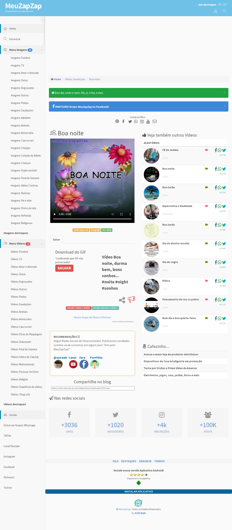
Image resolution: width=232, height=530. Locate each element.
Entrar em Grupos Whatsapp (19, 425)
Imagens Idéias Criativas (24, 185)
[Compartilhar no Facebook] (124, 121)
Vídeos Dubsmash (21, 342)
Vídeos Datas (18, 274)
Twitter (8, 487)
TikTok (7, 435)
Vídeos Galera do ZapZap (25, 357)
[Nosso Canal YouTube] (148, 121)
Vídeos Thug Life (20, 394)
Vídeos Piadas (18, 296)
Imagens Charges (20, 148)
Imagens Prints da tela (23, 208)
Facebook (9, 467)
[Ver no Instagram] (142, 121)
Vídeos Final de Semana (24, 349)
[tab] (56, 239)
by (139, 513)
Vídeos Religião (19, 379)
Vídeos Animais (19, 311)
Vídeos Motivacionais (22, 364)
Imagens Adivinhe (21, 118)
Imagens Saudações (22, 110)
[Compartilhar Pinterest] (117, 121)
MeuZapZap (125, 509)
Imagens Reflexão (21, 215)
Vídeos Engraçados (21, 281)
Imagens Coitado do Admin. (26, 155)
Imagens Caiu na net (22, 140)
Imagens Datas (19, 80)
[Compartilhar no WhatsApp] (136, 121)
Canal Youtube (12, 446)
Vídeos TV (16, 259)
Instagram (9, 456)
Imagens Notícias (20, 193)
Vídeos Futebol (19, 251)
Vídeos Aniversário (21, 319)
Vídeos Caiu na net (21, 326)
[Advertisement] (138, 45)
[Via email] (155, 121)
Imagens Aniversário (22, 133)
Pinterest (9, 477)
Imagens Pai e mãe (21, 200)
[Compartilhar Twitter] (131, 121)
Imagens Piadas (19, 103)
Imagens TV (17, 65)
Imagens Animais (20, 125)
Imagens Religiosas (21, 223)
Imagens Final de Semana (25, 178)
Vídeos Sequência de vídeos (26, 387)
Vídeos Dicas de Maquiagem (26, 334)
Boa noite (94, 79)
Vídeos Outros (19, 289)
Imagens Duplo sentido (24, 170)
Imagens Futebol (20, 57)
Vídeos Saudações (21, 304)
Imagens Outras (20, 95)
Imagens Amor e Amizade (25, 73)
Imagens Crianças (21, 163)
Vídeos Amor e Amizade (24, 266)
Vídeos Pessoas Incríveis (25, 371)
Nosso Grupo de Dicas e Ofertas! (92, 317)
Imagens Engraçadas (22, 88)
